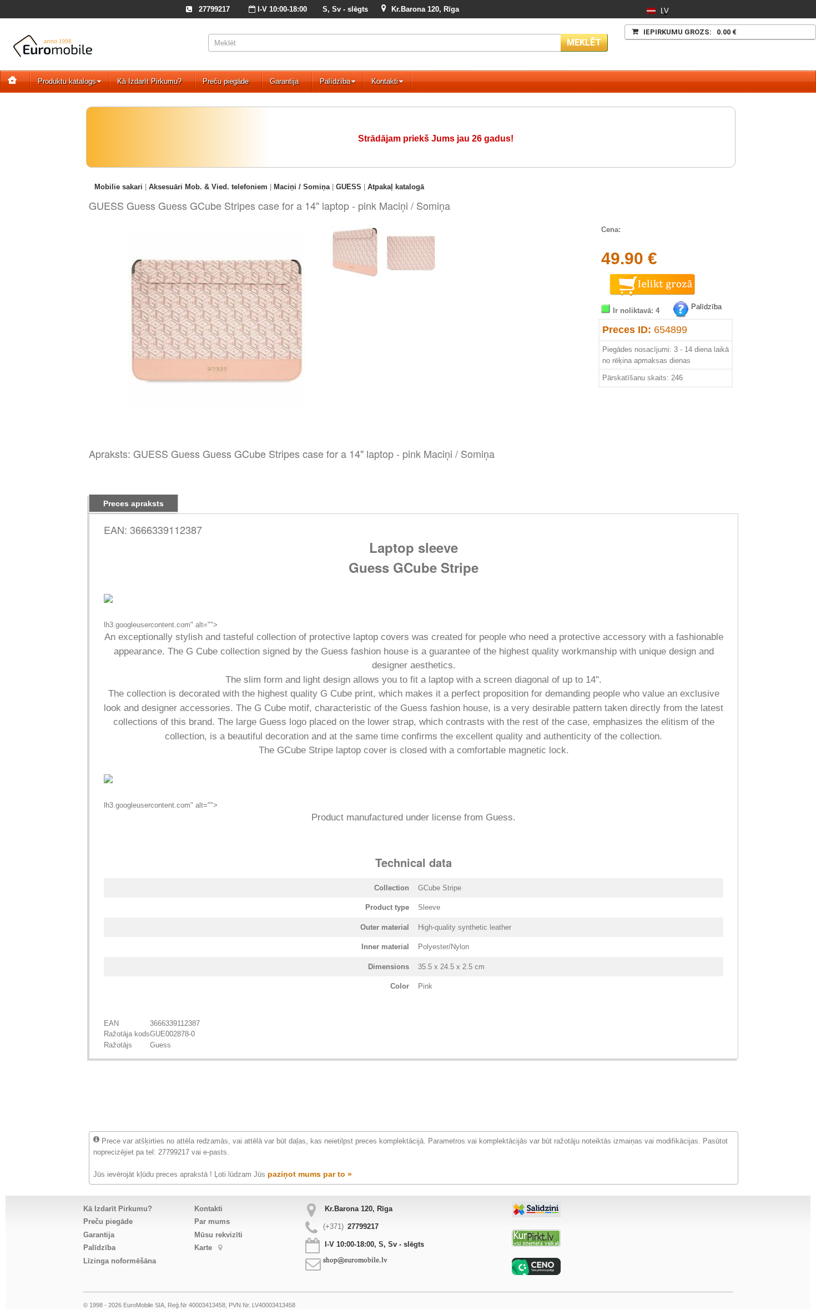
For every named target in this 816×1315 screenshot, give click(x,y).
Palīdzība (335, 81)
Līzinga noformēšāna (119, 1261)
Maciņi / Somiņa (302, 187)
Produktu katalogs (67, 81)
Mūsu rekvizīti (218, 1235)
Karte (204, 1247)
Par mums (212, 1221)
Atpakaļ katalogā (395, 187)
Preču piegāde (226, 81)
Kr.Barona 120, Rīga (425, 9)
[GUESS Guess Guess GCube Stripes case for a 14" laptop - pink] (216, 235)
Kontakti (384, 81)
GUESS (348, 187)
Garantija (284, 81)
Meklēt (584, 42)
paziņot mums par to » (310, 1174)
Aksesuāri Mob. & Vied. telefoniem (208, 187)
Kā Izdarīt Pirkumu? (149, 81)
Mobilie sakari (118, 187)
